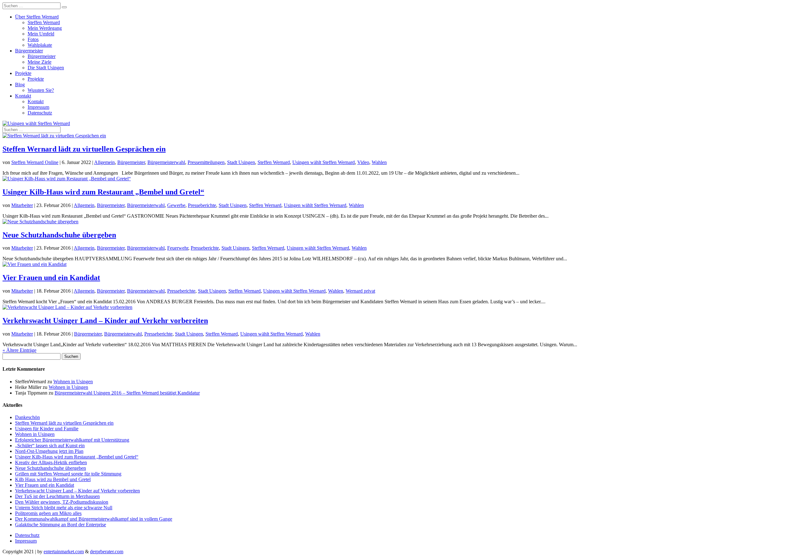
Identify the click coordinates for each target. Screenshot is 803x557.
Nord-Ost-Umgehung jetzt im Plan (49, 451)
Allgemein (104, 162)
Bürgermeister (29, 50)
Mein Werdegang (45, 28)
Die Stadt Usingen (46, 67)
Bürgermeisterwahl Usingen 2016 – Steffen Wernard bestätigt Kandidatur (127, 392)
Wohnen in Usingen (73, 381)
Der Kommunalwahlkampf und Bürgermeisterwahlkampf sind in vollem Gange (93, 519)
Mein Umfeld (41, 33)
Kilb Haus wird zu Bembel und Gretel (53, 479)
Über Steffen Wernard (37, 16)
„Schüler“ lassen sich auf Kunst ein (50, 445)
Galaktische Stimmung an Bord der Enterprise (60, 524)
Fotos (33, 39)
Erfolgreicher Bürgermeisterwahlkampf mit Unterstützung (72, 440)
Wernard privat (360, 291)
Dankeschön (27, 417)
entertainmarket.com (64, 551)
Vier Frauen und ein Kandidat (51, 277)
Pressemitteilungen (206, 162)
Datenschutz (40, 112)
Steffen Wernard (44, 22)
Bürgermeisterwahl (166, 162)
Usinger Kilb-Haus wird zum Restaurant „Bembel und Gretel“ (103, 192)
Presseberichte (202, 205)
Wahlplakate (40, 45)
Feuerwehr (177, 248)
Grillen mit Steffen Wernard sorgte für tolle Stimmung (68, 473)
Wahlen (379, 162)
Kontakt (23, 95)
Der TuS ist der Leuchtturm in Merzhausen (57, 496)
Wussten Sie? (41, 90)
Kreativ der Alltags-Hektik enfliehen (51, 462)
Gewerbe (176, 205)
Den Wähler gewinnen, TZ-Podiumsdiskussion (61, 502)
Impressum (38, 107)
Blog (20, 84)
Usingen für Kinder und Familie (46, 428)
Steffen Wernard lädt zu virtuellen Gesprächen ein (84, 149)
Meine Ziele (39, 62)
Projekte (23, 73)
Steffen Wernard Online (34, 162)
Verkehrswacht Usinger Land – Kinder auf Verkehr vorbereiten (105, 320)
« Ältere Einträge (19, 350)
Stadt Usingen (241, 162)
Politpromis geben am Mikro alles (48, 513)
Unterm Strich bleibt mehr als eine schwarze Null (63, 507)
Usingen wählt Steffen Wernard (323, 162)
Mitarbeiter (22, 205)
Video (363, 162)
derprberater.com (106, 551)
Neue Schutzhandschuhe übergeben (59, 235)
